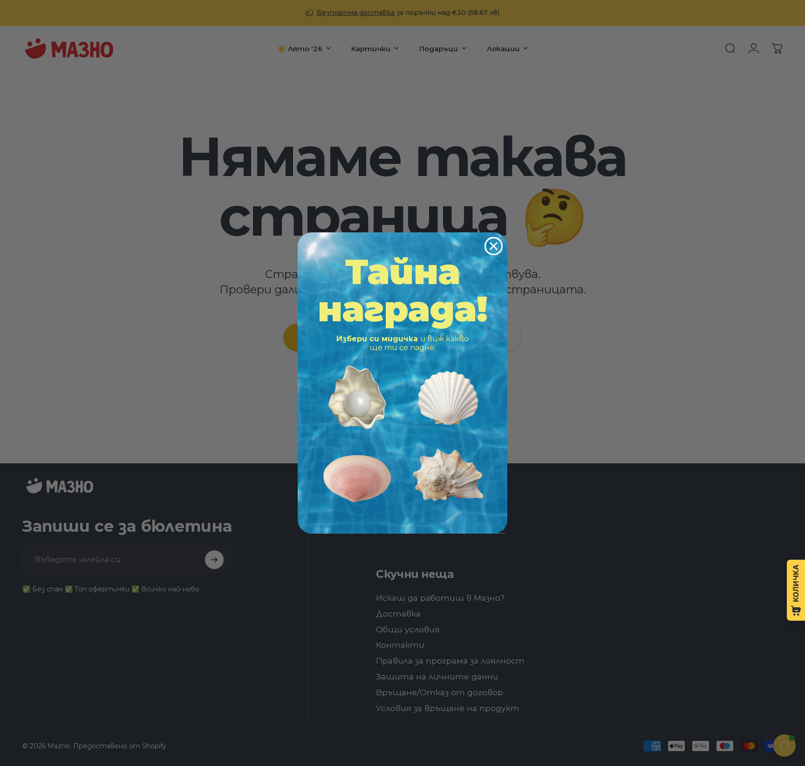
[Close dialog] (493, 246)
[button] (357, 397)
